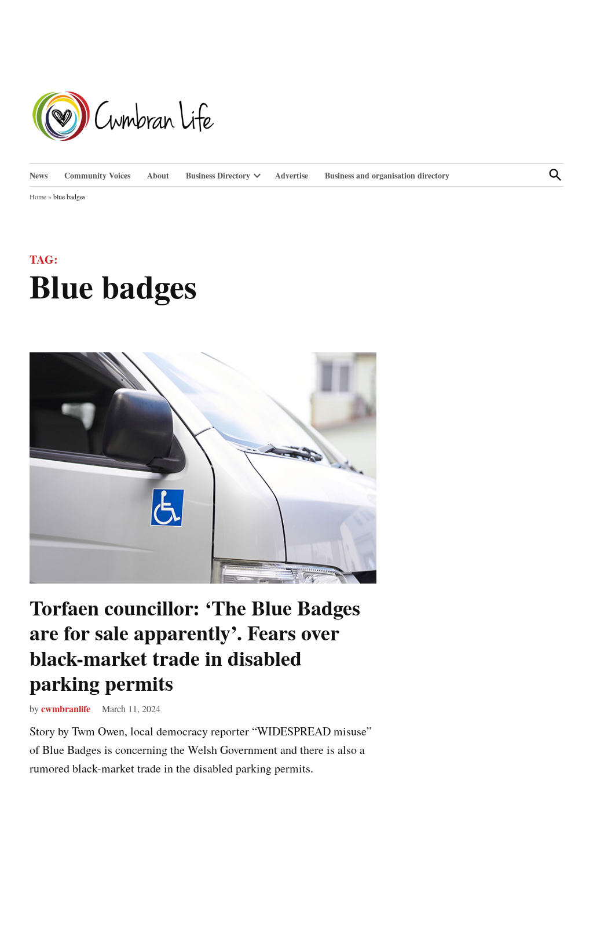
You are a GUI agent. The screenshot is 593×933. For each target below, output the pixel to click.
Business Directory (218, 175)
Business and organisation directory (387, 175)
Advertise (291, 175)
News (38, 175)
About (158, 175)
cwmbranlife (65, 708)
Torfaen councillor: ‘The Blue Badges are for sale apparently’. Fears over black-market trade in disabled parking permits (195, 645)
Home (38, 196)
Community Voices (97, 175)
